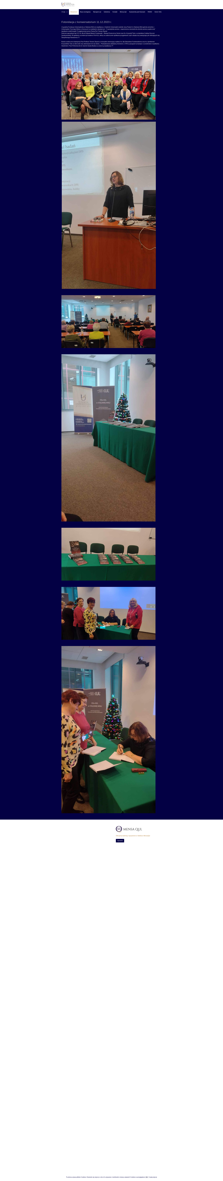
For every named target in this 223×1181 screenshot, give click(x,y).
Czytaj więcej (153, 1177)
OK (147, 1177)
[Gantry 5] (67, 4)
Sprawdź (120, 840)
